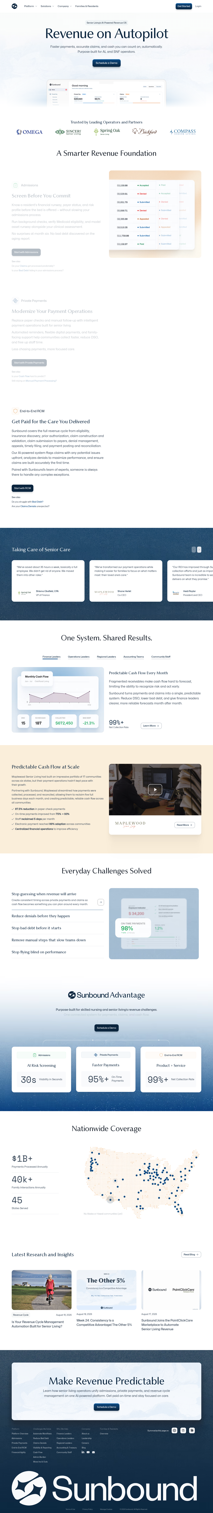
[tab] (52, 657)
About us (85, 1436)
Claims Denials (39, 1446)
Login (198, 6)
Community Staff (64, 1455)
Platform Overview (20, 1436)
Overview (104, 1436)
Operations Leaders (65, 1441)
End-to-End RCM (19, 1450)
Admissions (17, 1441)
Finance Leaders (64, 1436)
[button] (30, 6)
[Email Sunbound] (93, 1455)
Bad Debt (24, 270)
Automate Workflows (42, 1436)
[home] (14, 6)
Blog (84, 1450)
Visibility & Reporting (42, 1450)
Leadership (87, 1441)
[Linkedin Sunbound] (83, 1454)
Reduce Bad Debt (41, 1441)
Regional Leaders (64, 1446)
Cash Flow (37, 1455)
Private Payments (19, 1446)
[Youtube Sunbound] (88, 1455)
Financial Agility (19, 1455)
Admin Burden (39, 1460)
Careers (85, 1446)
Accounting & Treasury (67, 1450)
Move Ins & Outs (40, 1465)
